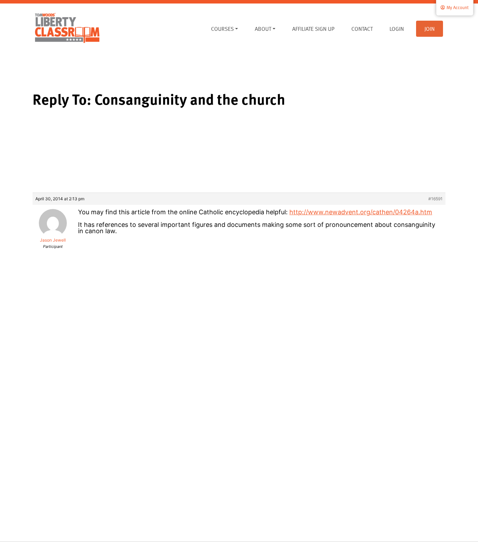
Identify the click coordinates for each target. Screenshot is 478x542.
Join (429, 29)
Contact (362, 29)
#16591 (435, 198)
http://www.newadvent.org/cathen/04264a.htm (360, 212)
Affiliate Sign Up (313, 29)
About (263, 29)
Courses (222, 29)
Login (396, 29)
